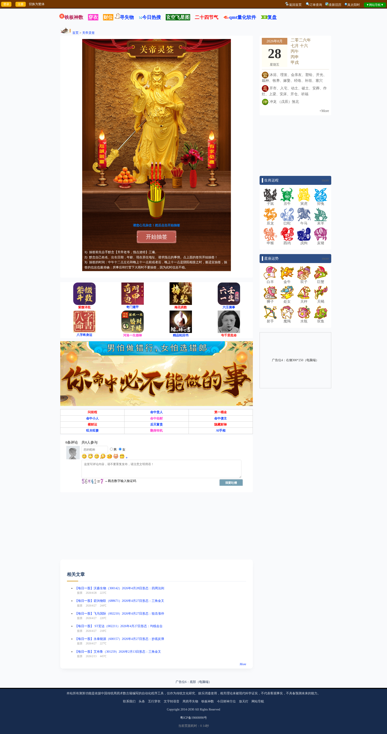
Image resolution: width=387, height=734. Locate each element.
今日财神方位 (226, 701)
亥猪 (320, 243)
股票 (79, 592)
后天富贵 (156, 424)
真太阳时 (353, 4)
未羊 (320, 223)
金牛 (287, 282)
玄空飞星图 (178, 17)
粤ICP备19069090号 (193, 717)
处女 (287, 301)
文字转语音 (171, 701)
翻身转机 (156, 430)
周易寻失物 (190, 701)
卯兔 (320, 203)
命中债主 (220, 418)
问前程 (92, 412)
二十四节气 (206, 17)
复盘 (272, 17)
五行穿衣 (154, 701)
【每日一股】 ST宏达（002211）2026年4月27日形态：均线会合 (119, 626)
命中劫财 (156, 418)
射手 (270, 321)
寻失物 (127, 17)
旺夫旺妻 (92, 430)
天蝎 (320, 301)
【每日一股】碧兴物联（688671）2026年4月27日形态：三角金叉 (119, 600)
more (325, 180)
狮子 (270, 301)
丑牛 (287, 203)
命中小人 (92, 418)
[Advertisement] (156, 528)
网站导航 (258, 701)
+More (324, 111)
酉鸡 (287, 243)
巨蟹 (320, 282)
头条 (142, 701)
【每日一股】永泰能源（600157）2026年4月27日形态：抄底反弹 (119, 639)
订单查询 (316, 4)
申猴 (270, 243)
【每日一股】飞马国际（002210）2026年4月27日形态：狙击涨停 (119, 613)
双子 (303, 282)
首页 (75, 33)
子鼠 (270, 203)
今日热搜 (151, 17)
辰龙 (270, 223)
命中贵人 (156, 412)
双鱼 (320, 321)
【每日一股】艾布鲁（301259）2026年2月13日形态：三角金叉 (118, 651)
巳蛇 (287, 223)
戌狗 (303, 243)
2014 (184, 709)
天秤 (303, 301)
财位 (108, 17)
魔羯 (287, 321)
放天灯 (243, 701)
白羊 (270, 282)
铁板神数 (73, 17)
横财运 (92, 424)
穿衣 (93, 17)
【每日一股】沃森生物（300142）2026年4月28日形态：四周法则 (119, 588)
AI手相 (221, 430)
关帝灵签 (88, 33)
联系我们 (129, 701)
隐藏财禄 (220, 424)
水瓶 (303, 321)
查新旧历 (335, 4)
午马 (303, 223)
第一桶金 (220, 412)
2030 (191, 709)
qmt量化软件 (242, 17)
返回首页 (295, 4)
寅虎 (303, 203)
